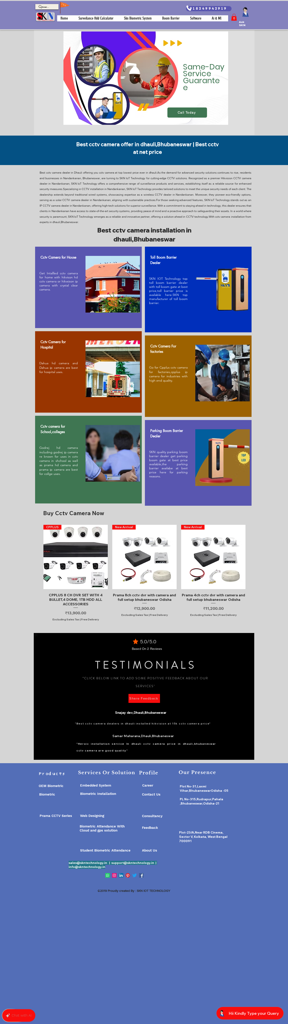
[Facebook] (141, 875)
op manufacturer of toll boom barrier (168, 299)
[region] (144, 82)
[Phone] (188, 8)
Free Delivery (90, 619)
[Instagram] (114, 875)
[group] (144, 573)
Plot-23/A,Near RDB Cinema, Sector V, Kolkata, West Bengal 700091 (203, 836)
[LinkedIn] (121, 875)
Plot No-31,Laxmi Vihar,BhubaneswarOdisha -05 (204, 788)
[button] (234, 17)
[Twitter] (134, 875)
